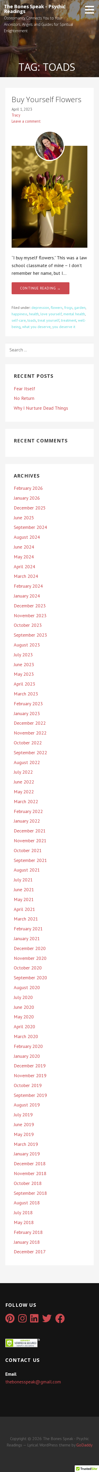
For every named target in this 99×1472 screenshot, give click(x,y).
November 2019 (30, 1075)
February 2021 (28, 929)
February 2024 (28, 586)
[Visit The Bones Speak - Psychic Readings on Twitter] (47, 1320)
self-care (19, 320)
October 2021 (28, 850)
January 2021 (27, 938)
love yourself (51, 314)
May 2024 (24, 557)
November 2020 (30, 958)
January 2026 (27, 498)
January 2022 (27, 821)
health (34, 314)
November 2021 (30, 840)
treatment (68, 320)
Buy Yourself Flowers (46, 99)
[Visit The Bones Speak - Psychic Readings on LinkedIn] (34, 1320)
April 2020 (24, 1026)
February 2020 (28, 1046)
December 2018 (30, 1163)
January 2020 (27, 1056)
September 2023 (30, 635)
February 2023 (28, 703)
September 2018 (30, 1193)
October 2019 (28, 1085)
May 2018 (24, 1222)
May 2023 (24, 674)
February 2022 (28, 811)
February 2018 (28, 1232)
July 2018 (23, 1212)
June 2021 (24, 889)
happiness (19, 314)
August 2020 (27, 987)
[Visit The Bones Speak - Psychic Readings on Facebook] (60, 1320)
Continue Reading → (40, 288)
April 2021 (24, 909)
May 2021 (24, 899)
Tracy (16, 115)
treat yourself (48, 320)
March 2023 (26, 694)
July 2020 (23, 997)
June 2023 (24, 664)
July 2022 (23, 772)
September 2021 (30, 860)
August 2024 (27, 537)
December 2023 (30, 606)
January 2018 (27, 1242)
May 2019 (24, 1134)
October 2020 (28, 968)
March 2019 (26, 1144)
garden (80, 307)
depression (40, 307)
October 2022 (28, 743)
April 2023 (24, 684)
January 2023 (27, 713)
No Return (24, 398)
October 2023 (28, 625)
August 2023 (27, 645)
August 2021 (27, 870)
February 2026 (28, 488)
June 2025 (24, 518)
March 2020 (26, 1036)
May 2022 (24, 792)
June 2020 (24, 1007)
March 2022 (26, 801)
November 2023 (30, 615)
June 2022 (24, 782)
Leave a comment (26, 121)
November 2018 (30, 1173)
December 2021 (30, 831)
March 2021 (26, 919)
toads (31, 320)
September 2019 (30, 1095)
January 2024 (27, 596)
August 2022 (27, 762)
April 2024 (24, 566)
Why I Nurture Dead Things (41, 408)
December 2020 (30, 948)
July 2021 (23, 880)
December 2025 (30, 508)
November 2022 (30, 733)
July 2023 (23, 655)
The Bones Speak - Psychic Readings (34, 8)
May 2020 (24, 1017)
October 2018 (28, 1183)
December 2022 (30, 723)
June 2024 (24, 547)
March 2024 (26, 576)
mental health (74, 314)
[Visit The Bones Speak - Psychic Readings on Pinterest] (10, 1320)
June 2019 (24, 1124)
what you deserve (36, 326)
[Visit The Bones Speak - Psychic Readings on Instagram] (22, 1320)
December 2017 (30, 1252)
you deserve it (63, 326)
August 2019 (27, 1105)
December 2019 (30, 1066)
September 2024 (30, 527)
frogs (68, 307)
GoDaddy (84, 1445)
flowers (57, 307)
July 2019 (23, 1115)
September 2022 (30, 752)
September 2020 (30, 978)
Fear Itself (24, 388)
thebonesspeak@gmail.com (33, 1382)
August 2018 (27, 1203)
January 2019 (27, 1154)
